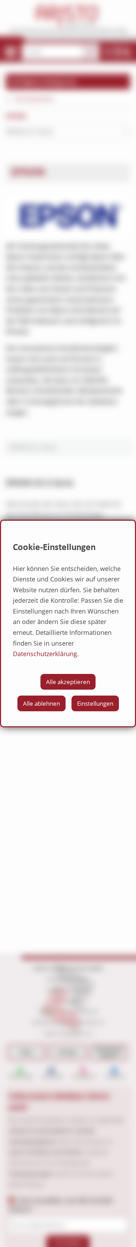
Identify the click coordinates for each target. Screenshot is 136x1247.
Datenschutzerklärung (45, 654)
